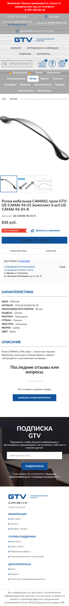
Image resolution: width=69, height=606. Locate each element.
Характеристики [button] (18, 251)
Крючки (60, 84)
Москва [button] (25, 261)
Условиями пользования (43, 477)
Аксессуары (44, 90)
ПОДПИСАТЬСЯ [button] (34, 466)
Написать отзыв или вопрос (34, 398)
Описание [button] (51, 251)
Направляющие (16, 78)
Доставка (15, 519)
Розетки (57, 78)
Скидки (14, 574)
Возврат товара (18, 529)
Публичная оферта (20, 551)
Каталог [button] (16, 48)
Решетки (25, 84)
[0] (61, 63)
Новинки (25, 54)
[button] (17, 24)
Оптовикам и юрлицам (42, 48)
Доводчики (53, 72)
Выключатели (42, 84)
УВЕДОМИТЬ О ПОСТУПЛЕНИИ (34, 240)
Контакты (43, 54)
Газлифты (10, 84)
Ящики (45, 78)
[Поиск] (5, 63)
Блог (13, 569)
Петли (39, 72)
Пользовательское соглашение (27, 556)
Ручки (33, 78)
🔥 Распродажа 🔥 (20, 72)
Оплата (14, 524)
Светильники (25, 90)
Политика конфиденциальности (27, 579)
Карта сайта (16, 546)
